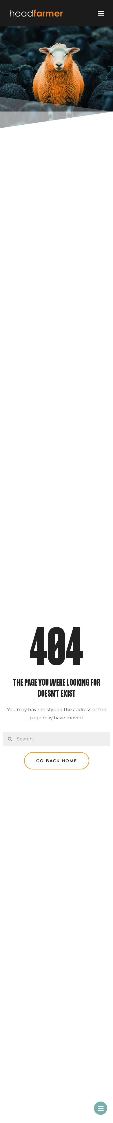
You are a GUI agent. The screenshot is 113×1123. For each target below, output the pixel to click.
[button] (101, 13)
